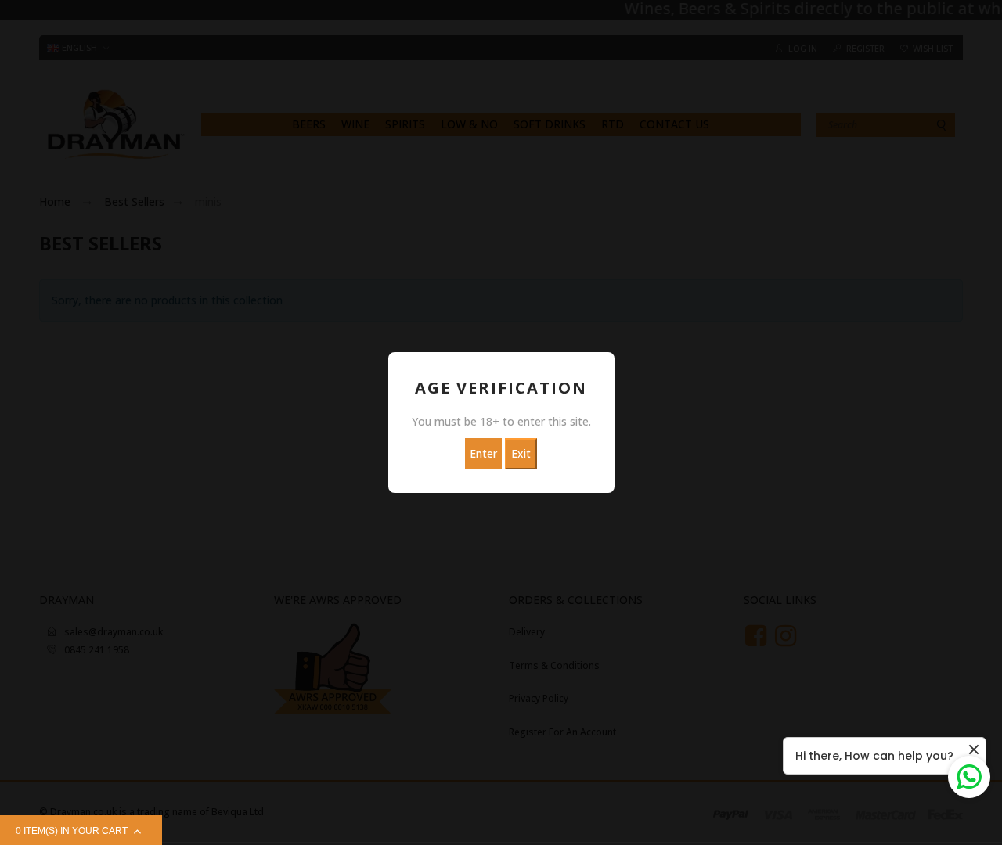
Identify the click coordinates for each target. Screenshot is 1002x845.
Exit (521, 453)
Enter (483, 453)
